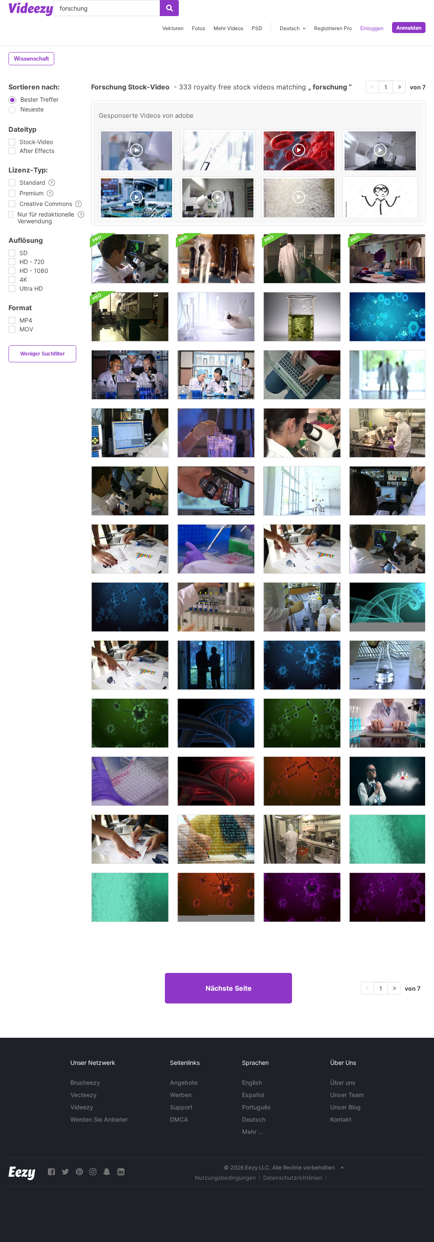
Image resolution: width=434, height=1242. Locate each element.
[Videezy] (30, 9)
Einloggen (372, 28)
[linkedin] (120, 1172)
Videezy (81, 1107)
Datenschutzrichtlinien (293, 1177)
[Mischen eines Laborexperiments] (302, 607)
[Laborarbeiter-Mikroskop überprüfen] (130, 258)
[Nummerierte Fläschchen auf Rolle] (216, 607)
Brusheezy (85, 1082)
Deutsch (253, 1119)
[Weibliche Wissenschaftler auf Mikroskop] (302, 433)
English (252, 1082)
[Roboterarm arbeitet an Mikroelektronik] (136, 198)
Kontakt (340, 1119)
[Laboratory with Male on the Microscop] (218, 198)
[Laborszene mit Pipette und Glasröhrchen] (218, 151)
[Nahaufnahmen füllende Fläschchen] (216, 549)
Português (256, 1107)
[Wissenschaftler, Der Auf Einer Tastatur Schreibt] (387, 723)
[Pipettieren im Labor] (136, 151)
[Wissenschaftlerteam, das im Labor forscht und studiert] (216, 375)
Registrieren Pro (333, 28)
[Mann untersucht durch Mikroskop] (387, 549)
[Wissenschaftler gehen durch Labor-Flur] (302, 258)
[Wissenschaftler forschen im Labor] (216, 317)
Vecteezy (83, 1094)
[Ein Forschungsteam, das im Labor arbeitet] (130, 375)
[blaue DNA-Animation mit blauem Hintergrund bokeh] (387, 607)
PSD (257, 28)
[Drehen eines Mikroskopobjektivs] (216, 491)
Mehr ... (252, 1131)
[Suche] (169, 8)
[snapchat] (107, 1172)
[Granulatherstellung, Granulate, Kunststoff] (299, 198)
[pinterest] (79, 1172)
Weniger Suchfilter (42, 354)
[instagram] (92, 1172)
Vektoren (173, 28)
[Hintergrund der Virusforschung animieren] (387, 317)
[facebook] (51, 1172)
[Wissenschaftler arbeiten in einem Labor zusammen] (387, 491)
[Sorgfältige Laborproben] (216, 433)
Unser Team (347, 1094)
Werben (181, 1094)
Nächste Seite (229, 988)
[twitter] (65, 1172)
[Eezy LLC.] (21, 1172)
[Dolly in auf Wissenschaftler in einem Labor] (130, 317)
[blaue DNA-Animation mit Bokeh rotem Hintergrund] (216, 781)
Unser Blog (345, 1107)
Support (181, 1107)
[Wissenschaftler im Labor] (387, 258)
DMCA (179, 1119)
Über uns (343, 1082)
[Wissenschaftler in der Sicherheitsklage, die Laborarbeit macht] (387, 433)
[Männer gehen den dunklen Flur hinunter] (216, 665)
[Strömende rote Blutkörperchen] (299, 151)
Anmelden (408, 28)
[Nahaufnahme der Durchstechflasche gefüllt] (130, 781)
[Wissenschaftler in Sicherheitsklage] (302, 839)
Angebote (184, 1082)
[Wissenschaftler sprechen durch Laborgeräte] (216, 258)
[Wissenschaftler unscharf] (387, 375)
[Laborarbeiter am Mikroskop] (130, 491)
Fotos (198, 28)
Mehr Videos (228, 28)
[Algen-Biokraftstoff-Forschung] (302, 317)
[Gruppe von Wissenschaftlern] (302, 491)
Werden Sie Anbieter (99, 1119)
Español (253, 1094)
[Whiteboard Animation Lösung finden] (380, 198)
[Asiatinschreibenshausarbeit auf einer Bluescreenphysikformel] (216, 839)
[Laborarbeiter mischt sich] (387, 665)
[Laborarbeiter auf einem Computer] (130, 433)
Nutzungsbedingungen (225, 1177)
